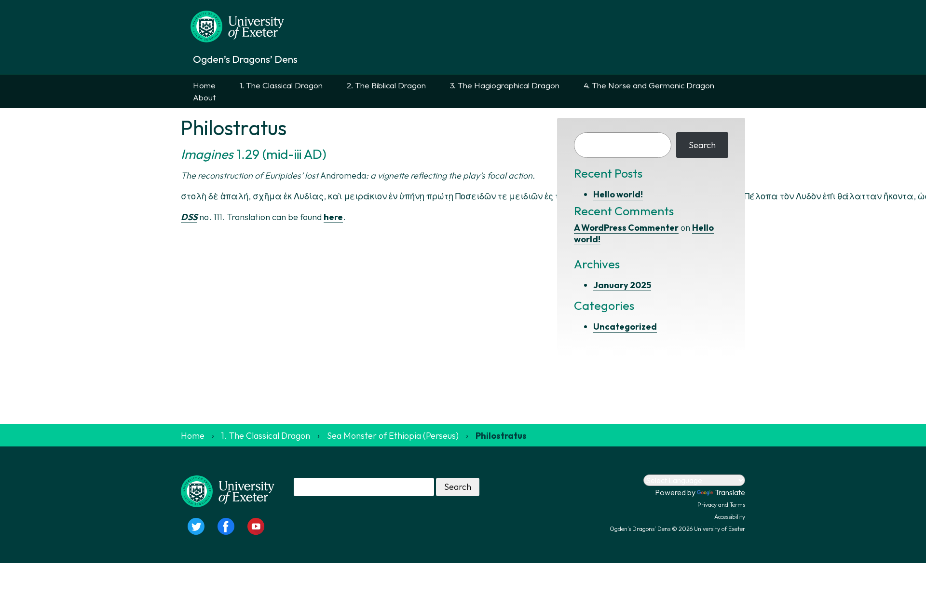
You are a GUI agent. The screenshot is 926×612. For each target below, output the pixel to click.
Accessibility (729, 516)
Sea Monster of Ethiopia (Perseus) (393, 435)
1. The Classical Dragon (281, 85)
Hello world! (618, 194)
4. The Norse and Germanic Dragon (649, 85)
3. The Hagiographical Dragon (504, 85)
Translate (730, 492)
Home (204, 85)
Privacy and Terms (721, 504)
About (204, 97)
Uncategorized (625, 326)
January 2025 (622, 285)
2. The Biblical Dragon (386, 85)
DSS (189, 217)
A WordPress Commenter (626, 227)
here (333, 217)
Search (702, 145)
